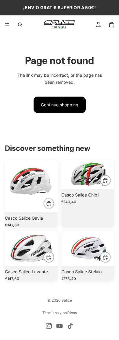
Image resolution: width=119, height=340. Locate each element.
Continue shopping (59, 104)
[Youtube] (59, 326)
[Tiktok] (70, 326)
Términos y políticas (59, 312)
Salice (66, 300)
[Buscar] (20, 24)
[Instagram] (48, 326)
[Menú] (7, 25)
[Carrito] (111, 24)
